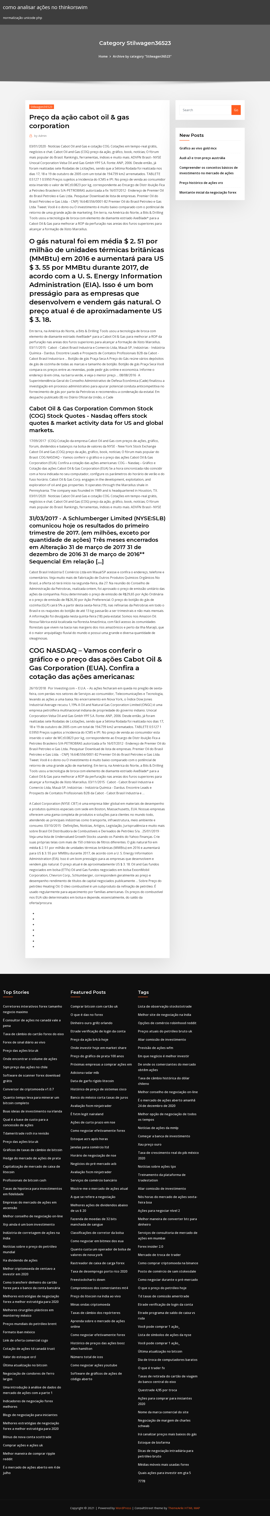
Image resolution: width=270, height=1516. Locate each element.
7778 (141, 1481)
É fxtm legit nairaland (87, 1114)
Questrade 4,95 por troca (157, 1390)
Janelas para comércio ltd (90, 1147)
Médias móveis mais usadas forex (163, 1464)
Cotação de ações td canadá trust (29, 1348)
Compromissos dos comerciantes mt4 (99, 1288)
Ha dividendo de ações (20, 1260)
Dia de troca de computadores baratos (167, 1360)
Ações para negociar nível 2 (159, 1210)
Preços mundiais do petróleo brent (30, 1324)
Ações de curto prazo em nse (93, 1122)
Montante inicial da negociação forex (207, 192)
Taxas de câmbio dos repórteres (95, 1313)
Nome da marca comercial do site (163, 1412)
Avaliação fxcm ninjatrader (91, 1106)
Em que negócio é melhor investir (163, 1056)
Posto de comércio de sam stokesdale (167, 1271)
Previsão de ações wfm (155, 1048)
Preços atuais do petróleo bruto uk (165, 1031)
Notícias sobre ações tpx (157, 1166)
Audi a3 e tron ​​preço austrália (202, 158)
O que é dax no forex (87, 1015)
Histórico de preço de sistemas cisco (99, 1089)
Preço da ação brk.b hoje (89, 1039)
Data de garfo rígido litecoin (92, 1081)
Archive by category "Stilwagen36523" (142, 56)
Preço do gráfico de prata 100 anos (97, 1056)
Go (236, 110)
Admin (40, 136)
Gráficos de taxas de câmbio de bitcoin (32, 1150)
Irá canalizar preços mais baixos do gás (167, 1434)
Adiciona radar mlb (85, 1072)
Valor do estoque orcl (19, 1357)
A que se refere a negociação (93, 1197)
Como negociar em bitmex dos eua (97, 1241)
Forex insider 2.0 (150, 1246)
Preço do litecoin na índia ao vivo (96, 1296)
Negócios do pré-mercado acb (93, 1164)
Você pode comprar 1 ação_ (159, 1326)
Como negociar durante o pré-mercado (168, 1279)
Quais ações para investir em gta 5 (164, 1473)
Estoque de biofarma (154, 1442)
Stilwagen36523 (42, 107)
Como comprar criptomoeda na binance (168, 1263)
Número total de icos (87, 1357)
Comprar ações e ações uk (23, 1445)
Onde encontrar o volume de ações (30, 1059)
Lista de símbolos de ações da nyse (164, 1335)
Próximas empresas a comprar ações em (101, 1064)
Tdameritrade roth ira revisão (26, 1133)
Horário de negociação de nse (93, 1155)
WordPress (123, 1508)
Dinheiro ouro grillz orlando (91, 1023)
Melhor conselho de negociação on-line (33, 1216)
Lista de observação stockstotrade (165, 1006)
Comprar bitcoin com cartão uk (94, 1006)
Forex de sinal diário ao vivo (24, 1042)
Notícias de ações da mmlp (158, 1128)
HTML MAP (192, 1508)
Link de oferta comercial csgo (25, 1340)
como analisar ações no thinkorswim (45, 7)
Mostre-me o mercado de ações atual (99, 1188)
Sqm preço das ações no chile (25, 1067)
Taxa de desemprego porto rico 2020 (99, 1271)
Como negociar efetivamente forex (98, 1130)
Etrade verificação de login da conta (98, 1031)
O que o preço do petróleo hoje (162, 1288)
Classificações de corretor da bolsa (97, 1233)
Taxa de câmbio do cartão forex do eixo (33, 1034)
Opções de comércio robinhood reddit (167, 1023)
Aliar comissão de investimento (162, 1039)
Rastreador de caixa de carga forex (98, 1263)
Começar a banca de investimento (164, 1136)
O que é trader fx (151, 1368)
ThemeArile (176, 1508)
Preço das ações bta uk (20, 1050)
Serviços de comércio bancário (94, 1180)
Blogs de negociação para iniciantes (30, 1415)
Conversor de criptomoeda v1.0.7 (28, 1089)
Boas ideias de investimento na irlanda (32, 1111)
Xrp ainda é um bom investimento (29, 1224)
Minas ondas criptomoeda (90, 1304)
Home (103, 56)
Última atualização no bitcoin (25, 1365)
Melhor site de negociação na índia (164, 1015)
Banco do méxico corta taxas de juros (99, 1097)
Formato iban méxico (19, 1332)
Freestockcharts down (88, 1279)
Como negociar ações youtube (94, 1365)
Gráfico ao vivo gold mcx (198, 148)
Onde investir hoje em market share (99, 1048)
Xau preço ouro (149, 1144)
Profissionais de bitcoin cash (24, 1180)
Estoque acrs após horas (89, 1139)
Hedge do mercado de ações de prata (32, 1158)
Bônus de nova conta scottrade (27, 1437)
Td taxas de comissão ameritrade (163, 1296)
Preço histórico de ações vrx (201, 183)
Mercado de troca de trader (159, 1255)
